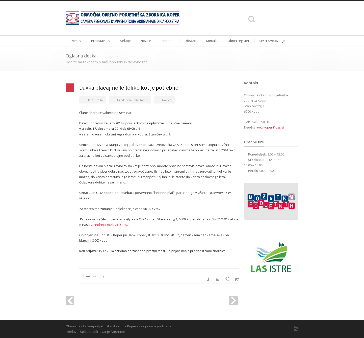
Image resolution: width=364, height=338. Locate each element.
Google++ (224, 276)
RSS (293, 326)
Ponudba (168, 40)
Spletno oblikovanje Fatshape (102, 331)
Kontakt (212, 40)
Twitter (214, 276)
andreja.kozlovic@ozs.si (112, 224)
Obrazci (190, 40)
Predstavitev (100, 40)
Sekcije (125, 40)
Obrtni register (238, 40)
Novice (146, 40)
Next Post (233, 300)
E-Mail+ (234, 276)
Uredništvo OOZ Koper (132, 100)
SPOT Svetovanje (272, 40)
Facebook (204, 276)
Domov (76, 40)
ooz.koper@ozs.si (270, 127)
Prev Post (70, 300)
